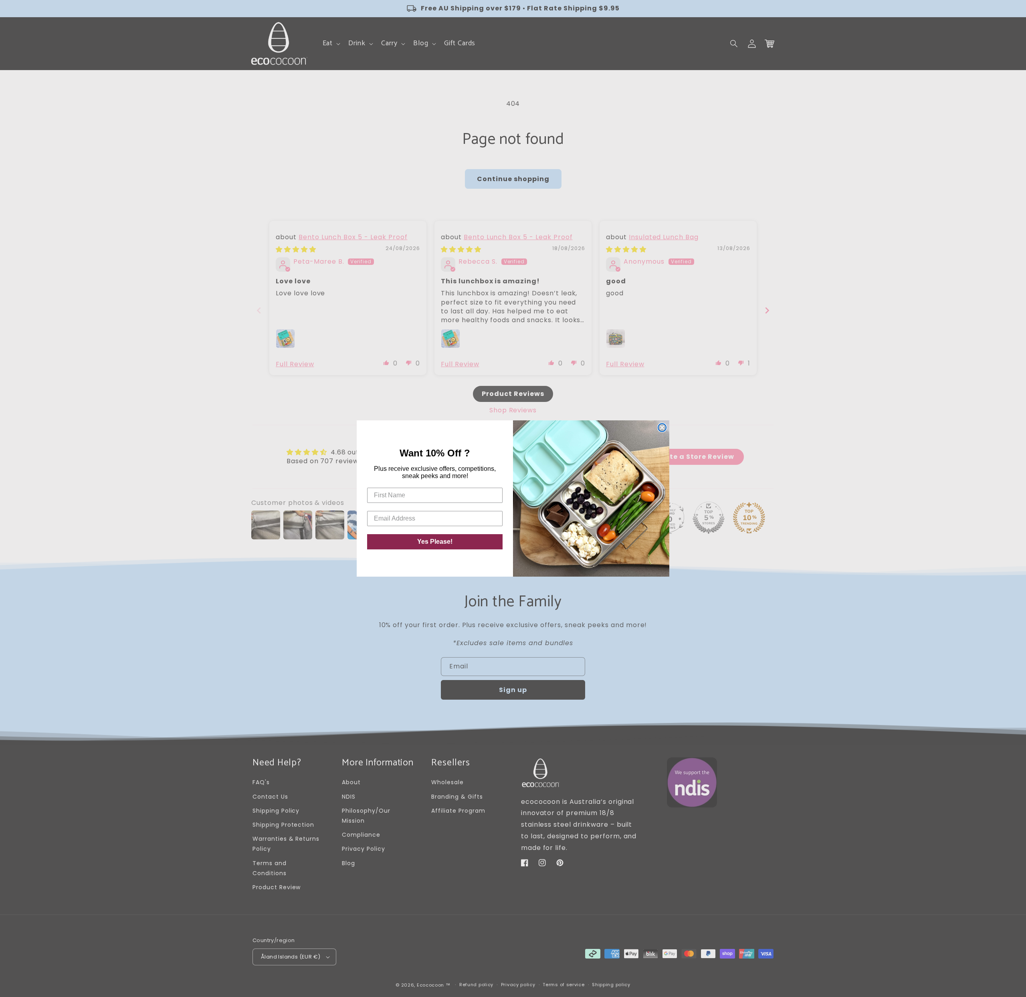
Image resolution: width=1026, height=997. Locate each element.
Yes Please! (434, 541)
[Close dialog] (662, 428)
